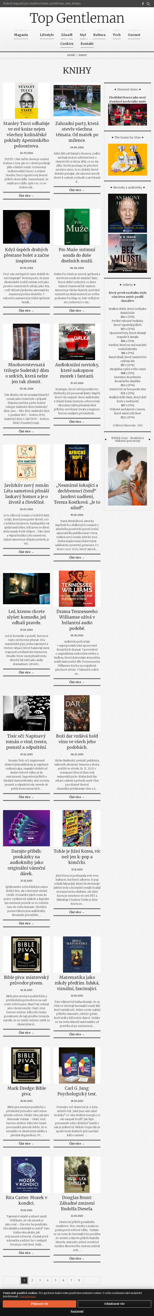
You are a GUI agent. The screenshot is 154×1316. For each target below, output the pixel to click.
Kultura (99, 34)
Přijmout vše (39, 1304)
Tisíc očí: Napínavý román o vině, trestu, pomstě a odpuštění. (26, 742)
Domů (71, 55)
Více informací (27, 1296)
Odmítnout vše (114, 1304)
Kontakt (87, 42)
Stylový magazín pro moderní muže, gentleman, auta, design (42, 3)
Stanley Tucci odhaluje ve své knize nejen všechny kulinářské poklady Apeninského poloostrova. (26, 134)
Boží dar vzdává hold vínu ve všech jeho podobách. (77, 742)
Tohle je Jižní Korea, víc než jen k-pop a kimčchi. (77, 857)
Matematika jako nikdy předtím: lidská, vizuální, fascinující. (77, 983)
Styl (83, 34)
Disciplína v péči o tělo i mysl (128, 369)
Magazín (21, 34)
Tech (117, 34)
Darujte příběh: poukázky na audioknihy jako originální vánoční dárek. (26, 862)
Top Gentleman (77, 18)
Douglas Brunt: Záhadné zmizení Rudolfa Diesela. (77, 1203)
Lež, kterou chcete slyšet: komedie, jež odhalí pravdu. (26, 617)
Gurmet (134, 34)
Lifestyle (47, 34)
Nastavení (77, 1311)
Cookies (66, 42)
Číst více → (26, 196)
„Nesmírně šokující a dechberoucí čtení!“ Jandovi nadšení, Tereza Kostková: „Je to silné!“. (77, 496)
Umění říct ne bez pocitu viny (127, 389)
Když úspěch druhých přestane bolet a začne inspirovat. (26, 255)
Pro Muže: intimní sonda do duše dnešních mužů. (77, 255)
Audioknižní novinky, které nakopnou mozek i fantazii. (77, 370)
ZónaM (67, 34)
